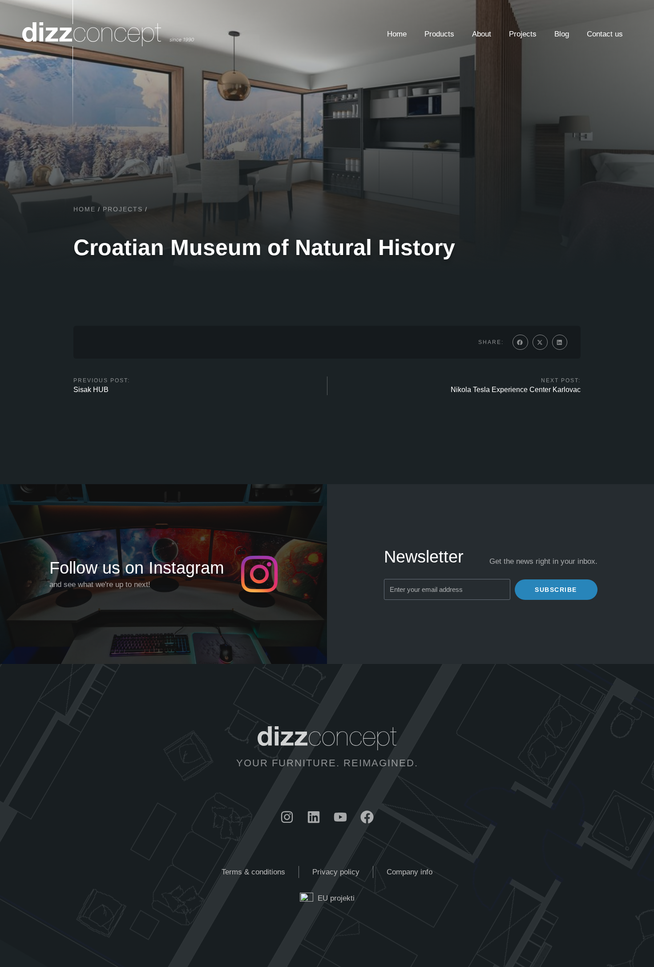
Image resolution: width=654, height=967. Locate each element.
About (481, 34)
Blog (561, 34)
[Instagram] (287, 817)
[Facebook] (367, 817)
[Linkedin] (313, 817)
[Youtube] (340, 817)
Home (397, 34)
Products (439, 34)
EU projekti (336, 898)
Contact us (605, 34)
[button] (520, 342)
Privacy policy (335, 872)
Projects (523, 34)
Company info (409, 872)
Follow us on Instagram (136, 567)
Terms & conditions (253, 872)
